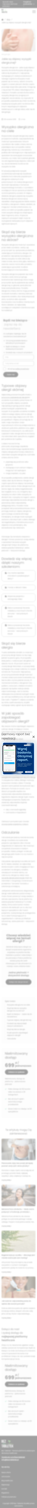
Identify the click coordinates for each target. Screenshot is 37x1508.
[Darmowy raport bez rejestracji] (18, 775)
